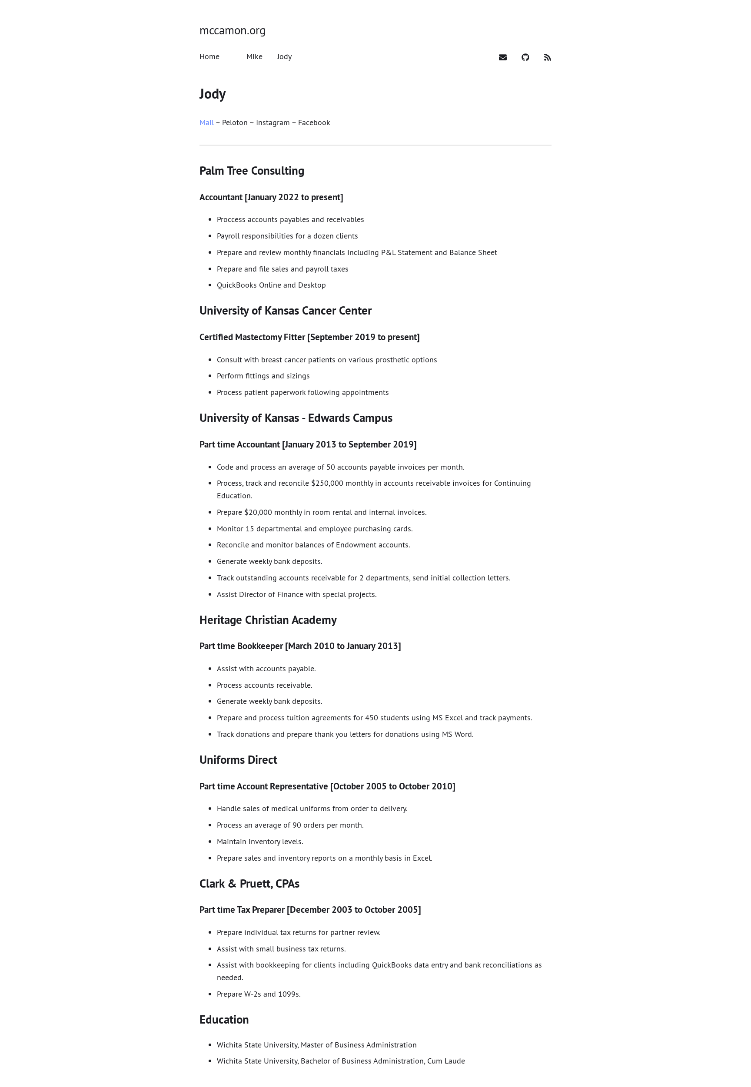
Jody (212, 93)
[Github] (527, 56)
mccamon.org (232, 30)
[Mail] (504, 56)
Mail (206, 122)
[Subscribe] (548, 56)
